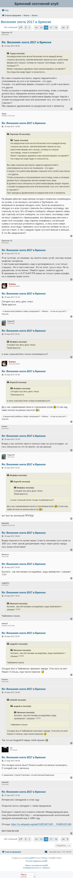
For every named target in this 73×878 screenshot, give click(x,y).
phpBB (31, 858)
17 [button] (51, 27)
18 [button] (56, 27)
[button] (20, 27)
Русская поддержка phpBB (36, 861)
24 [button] (63, 27)
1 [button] (29, 27)
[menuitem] (5, 10)
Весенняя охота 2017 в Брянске (26, 22)
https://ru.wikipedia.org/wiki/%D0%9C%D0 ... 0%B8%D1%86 (41, 824)
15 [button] (41, 27)
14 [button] (36, 27)
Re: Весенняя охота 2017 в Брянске (26, 42)
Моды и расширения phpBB (36, 865)
